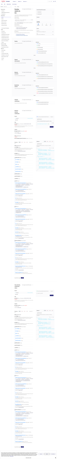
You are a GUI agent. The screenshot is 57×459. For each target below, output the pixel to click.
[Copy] (32, 19)
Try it (52, 126)
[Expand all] (50, 148)
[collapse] (36, 152)
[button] (7, 6)
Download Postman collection (20, 34)
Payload (52, 116)
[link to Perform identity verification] (14, 110)
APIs (15, 6)
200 (19, 142)
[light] (53, 1)
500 (24, 142)
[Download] (52, 11)
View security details (30, 118)
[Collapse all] (52, 148)
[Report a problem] (31, 19)
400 (22, 142)
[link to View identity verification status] (14, 285)
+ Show (34, 55)
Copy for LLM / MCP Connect (27, 41)
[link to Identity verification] (14, 99)
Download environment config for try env (22, 35)
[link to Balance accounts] (14, 72)
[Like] (21, 278)
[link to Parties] (14, 41)
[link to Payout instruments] (14, 59)
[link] (6, 52)
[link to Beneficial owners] (14, 85)
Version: (2, 6)
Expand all (30, 142)
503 (27, 142)
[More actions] (32, 9)
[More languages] (52, 24)
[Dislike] (23, 278)
